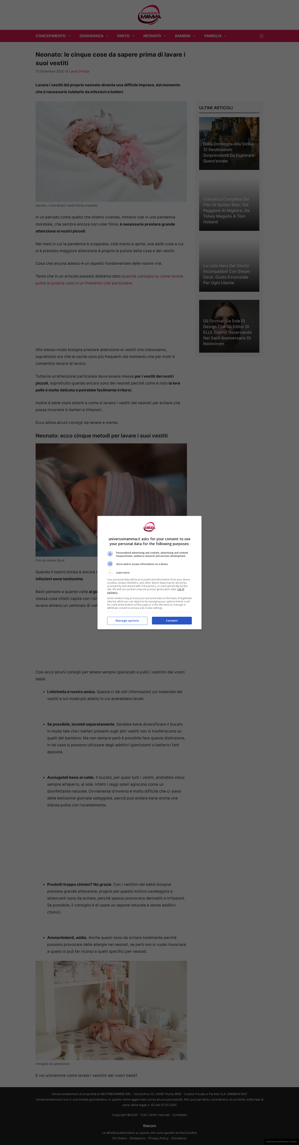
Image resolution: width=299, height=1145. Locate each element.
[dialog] (149, 572)
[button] (149, 573)
